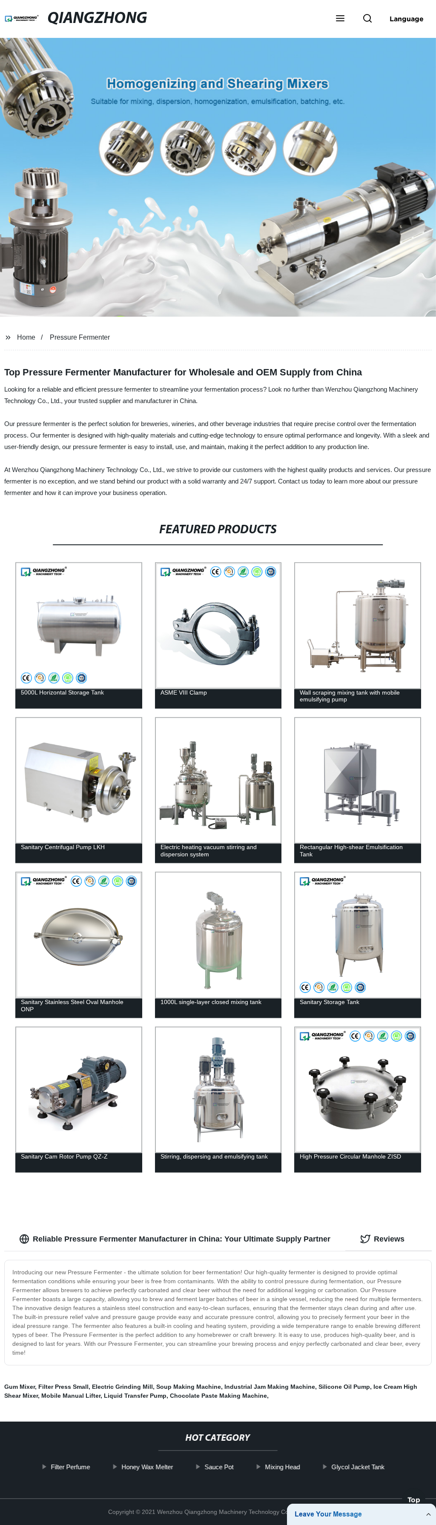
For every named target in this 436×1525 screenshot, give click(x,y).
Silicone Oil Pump (344, 1386)
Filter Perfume (70, 1467)
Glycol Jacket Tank (358, 1467)
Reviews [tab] (389, 1239)
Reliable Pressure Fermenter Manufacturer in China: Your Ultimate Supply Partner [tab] (181, 1239)
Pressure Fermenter (80, 337)
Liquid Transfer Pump (135, 1395)
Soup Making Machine (188, 1386)
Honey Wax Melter (147, 1467)
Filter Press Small (63, 1386)
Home (26, 337)
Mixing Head (282, 1467)
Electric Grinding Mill (122, 1386)
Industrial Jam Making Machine (269, 1386)
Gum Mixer (19, 1386)
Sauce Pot (219, 1467)
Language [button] (407, 19)
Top (413, 1502)
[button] (340, 19)
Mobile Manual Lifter (70, 1395)
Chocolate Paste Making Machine (218, 1395)
